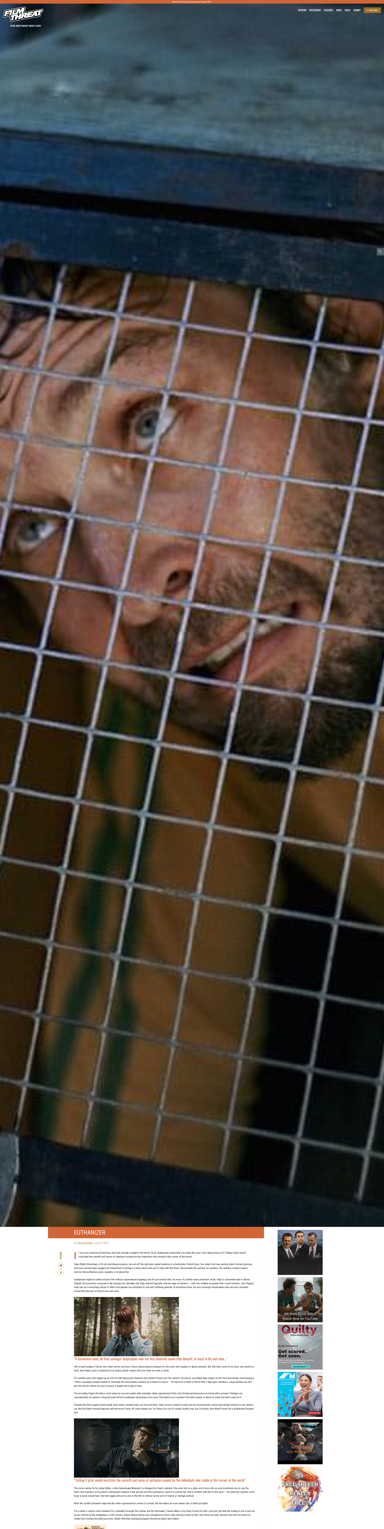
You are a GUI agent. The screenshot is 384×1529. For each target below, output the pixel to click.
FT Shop (372, 10)
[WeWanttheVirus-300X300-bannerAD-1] (300, 1278)
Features (328, 10)
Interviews (315, 10)
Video (347, 10)
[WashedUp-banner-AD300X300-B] (300, 1420)
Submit (357, 10)
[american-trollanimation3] (300, 1468)
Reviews (302, 10)
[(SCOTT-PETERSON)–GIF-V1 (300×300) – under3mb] (300, 1231)
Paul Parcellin (84, 1243)
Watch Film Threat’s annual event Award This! (192, 2)
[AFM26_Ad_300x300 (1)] (300, 1373)
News (339, 10)
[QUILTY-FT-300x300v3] (300, 1326)
